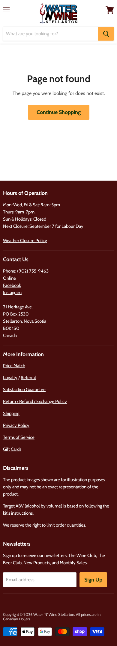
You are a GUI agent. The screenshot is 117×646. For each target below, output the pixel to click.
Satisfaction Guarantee (24, 389)
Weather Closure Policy (25, 240)
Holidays (23, 219)
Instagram (12, 292)
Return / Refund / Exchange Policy (35, 401)
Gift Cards (12, 449)
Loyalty (10, 377)
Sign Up (93, 579)
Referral (28, 377)
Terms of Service (18, 437)
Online (9, 278)
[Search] (106, 34)
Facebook (12, 285)
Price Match (14, 365)
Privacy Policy (16, 425)
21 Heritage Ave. (18, 307)
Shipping (11, 413)
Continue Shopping (59, 112)
